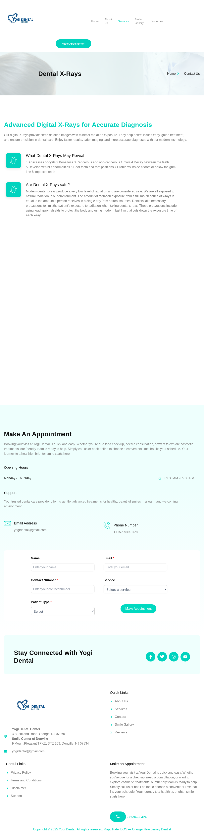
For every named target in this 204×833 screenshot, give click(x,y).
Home (95, 21)
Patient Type (40, 602)
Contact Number (43, 580)
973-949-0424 (136, 817)
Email (108, 558)
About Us (108, 21)
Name (35, 558)
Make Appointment (138, 608)
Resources (156, 21)
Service (109, 580)
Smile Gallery (139, 21)
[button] (73, 43)
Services (123, 21)
